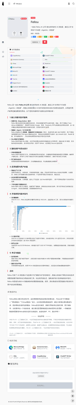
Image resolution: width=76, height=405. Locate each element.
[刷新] (71, 50)
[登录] (69, 4)
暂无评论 (14, 364)
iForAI (14, 401)
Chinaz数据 (25, 302)
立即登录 (41, 376)
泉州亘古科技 (31, 401)
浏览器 (33, 18)
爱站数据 (15, 302)
